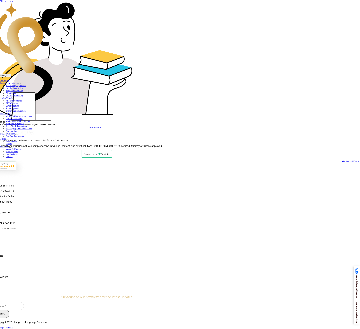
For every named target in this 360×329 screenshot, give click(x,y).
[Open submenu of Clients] (7, 139)
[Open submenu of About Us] (10, 147)
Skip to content (6, 1)
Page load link (6, 327)
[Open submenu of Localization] (12, 114)
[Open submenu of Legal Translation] (16, 134)
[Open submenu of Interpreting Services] (19, 83)
